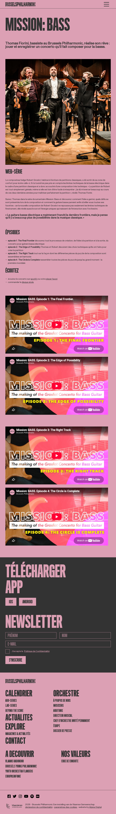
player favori (51, 279)
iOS (11, 601)
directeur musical (63, 716)
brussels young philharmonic (21, 766)
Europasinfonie (13, 776)
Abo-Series (11, 700)
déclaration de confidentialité (38, 807)
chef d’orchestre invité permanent (71, 721)
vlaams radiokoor (14, 761)
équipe (56, 726)
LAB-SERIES (11, 705)
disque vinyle (28, 282)
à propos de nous (62, 700)
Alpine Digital (95, 807)
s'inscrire (15, 660)
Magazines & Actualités (17, 734)
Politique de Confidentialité (37, 651)
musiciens (58, 705)
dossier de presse (62, 731)
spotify (34, 279)
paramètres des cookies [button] (65, 807)
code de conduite (69, 761)
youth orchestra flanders (19, 771)
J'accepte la (31, 651)
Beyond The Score (14, 711)
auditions (58, 711)
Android (27, 601)
